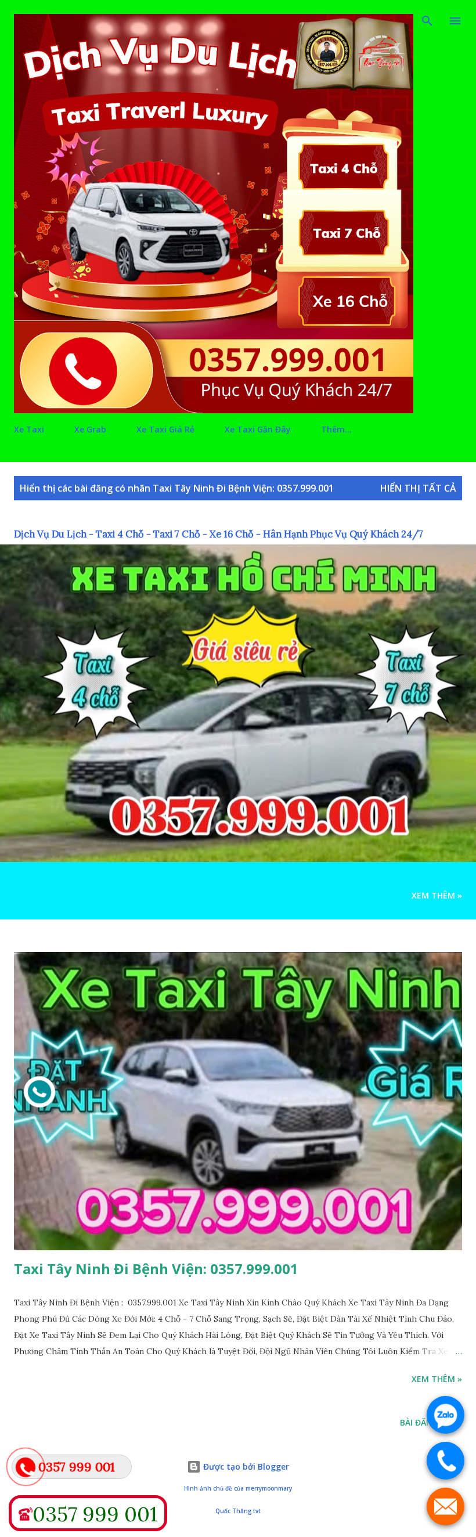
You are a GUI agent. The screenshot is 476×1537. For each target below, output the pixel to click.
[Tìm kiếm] (427, 21)
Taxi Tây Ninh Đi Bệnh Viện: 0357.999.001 (156, 1268)
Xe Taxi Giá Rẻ (165, 429)
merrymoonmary (269, 1488)
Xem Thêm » (437, 895)
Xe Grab (90, 429)
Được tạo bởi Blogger (245, 1466)
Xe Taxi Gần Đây (258, 429)
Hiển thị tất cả (418, 488)
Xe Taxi (29, 429)
